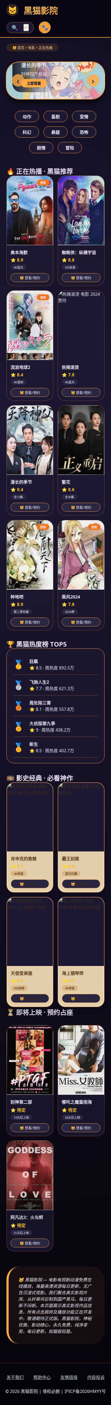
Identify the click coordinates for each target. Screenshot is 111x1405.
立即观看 (34, 83)
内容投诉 (96, 1377)
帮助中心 (42, 1377)
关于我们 (15, 1377)
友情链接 (69, 1377)
